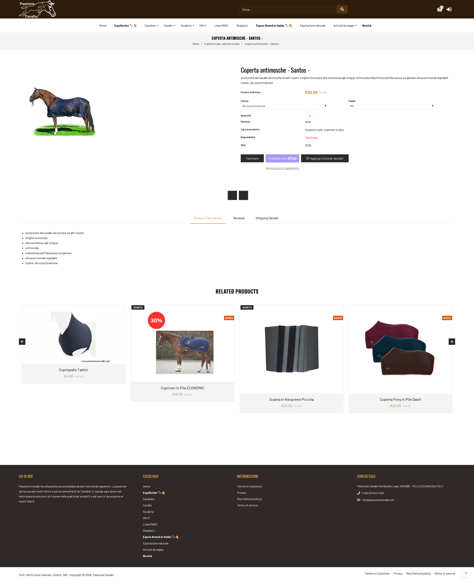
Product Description (208, 218)
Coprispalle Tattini (73, 369)
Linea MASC (150, 524)
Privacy (241, 492)
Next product (243, 195)
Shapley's (149, 530)
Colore (244, 100)
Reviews (239, 218)
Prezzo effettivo (250, 92)
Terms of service (247, 505)
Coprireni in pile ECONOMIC (182, 388)
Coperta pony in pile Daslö (400, 399)
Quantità (246, 115)
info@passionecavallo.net (378, 500)
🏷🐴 (154, 492)
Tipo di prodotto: (250, 129)
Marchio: (246, 121)
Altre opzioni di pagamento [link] (282, 168)
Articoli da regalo (153, 549)
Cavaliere (148, 499)
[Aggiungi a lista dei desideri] (121, 308)
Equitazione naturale (155, 543)
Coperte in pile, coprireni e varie (221, 43)
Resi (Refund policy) (249, 499)
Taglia (351, 100)
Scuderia (148, 511)
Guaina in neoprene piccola (291, 399)
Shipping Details (267, 218)
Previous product (232, 195)
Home (196, 43)
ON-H (146, 518)
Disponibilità (248, 137)
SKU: (243, 145)
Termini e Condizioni (249, 486)
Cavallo (147, 505)
